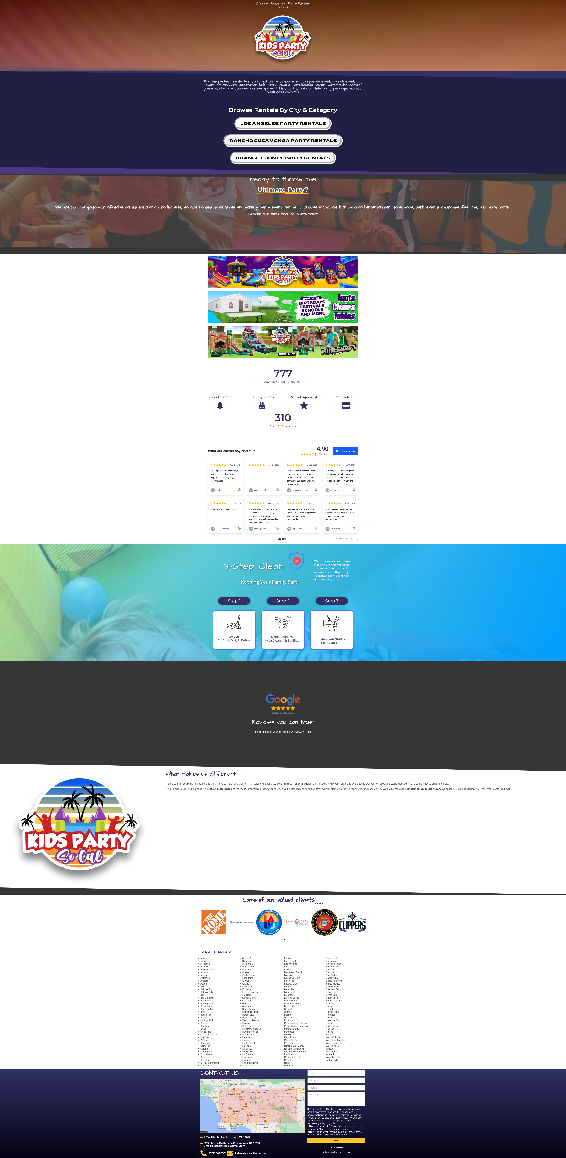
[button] (203, 922)
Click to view (336, 1147)
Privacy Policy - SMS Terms (336, 1152)
